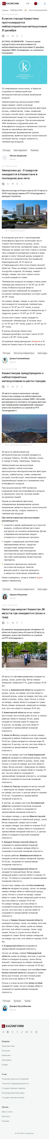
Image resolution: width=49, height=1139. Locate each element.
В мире (5, 1065)
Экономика (6, 1060)
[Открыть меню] (45, 3)
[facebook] (17, 1032)
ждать (40, 577)
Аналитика (6, 1055)
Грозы (28, 1001)
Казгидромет (20, 150)
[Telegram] (12, 36)
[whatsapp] (7, 36)
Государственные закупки (13, 1097)
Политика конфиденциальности (15, 1083)
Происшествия (8, 1046)
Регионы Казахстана (24, 353)
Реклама (5, 1121)
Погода (6, 150)
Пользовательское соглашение (15, 1079)
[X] (21, 36)
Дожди (17, 1001)
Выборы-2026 (16, 10)
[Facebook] (17, 36)
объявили (36, 341)
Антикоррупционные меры (13, 1093)
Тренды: (5, 10)
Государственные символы (13, 1088)
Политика (6, 1051)
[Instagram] (3, 36)
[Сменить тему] (37, 3)
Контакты (6, 1116)
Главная (34, 150)
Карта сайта (7, 1112)
